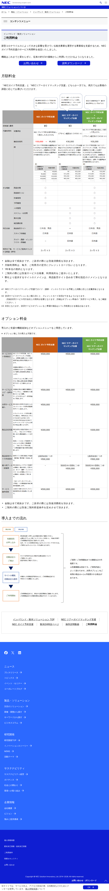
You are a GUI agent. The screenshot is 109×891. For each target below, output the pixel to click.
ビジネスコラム (11, 723)
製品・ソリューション (19, 12)
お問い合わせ (31, 63)
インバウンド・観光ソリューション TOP (33, 619)
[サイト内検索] (100, 2)
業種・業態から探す (13, 712)
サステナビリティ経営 (14, 774)
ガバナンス (9, 779)
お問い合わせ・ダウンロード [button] (84, 880)
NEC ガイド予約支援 (22, 624)
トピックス (9, 678)
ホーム (4, 12)
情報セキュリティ (11, 859)
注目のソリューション (14, 706)
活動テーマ (9, 756)
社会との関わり (11, 785)
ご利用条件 (8, 852)
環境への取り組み (12, 790)
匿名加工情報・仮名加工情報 (15, 846)
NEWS (7, 751)
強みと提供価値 (11, 819)
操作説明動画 (72, 624)
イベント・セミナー (13, 683)
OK (89, 887)
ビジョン (8, 813)
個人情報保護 (31, 889)
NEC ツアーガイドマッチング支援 (78, 619)
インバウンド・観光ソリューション (46, 12)
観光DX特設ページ (49, 624)
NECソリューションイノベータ (14, 7)
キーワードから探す (13, 717)
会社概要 (8, 808)
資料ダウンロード (72, 63)
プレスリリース (11, 672)
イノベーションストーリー (16, 746)
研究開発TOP (10, 740)
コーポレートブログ (13, 689)
